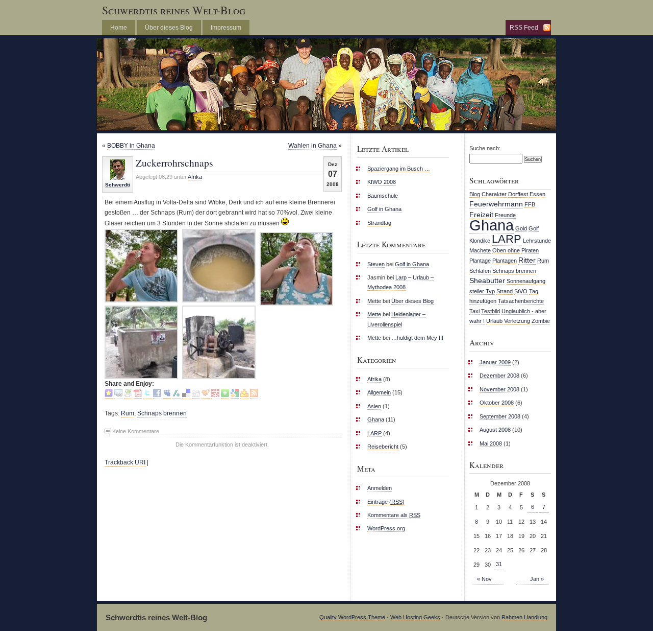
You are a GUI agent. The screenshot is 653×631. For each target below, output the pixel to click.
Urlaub (494, 321)
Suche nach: (484, 148)
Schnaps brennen (162, 413)
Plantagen (504, 261)
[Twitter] (147, 395)
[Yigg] (206, 395)
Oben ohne (506, 250)
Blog (474, 194)
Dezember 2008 (499, 375)
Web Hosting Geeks (415, 617)
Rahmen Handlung (524, 617)
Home (118, 27)
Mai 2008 (491, 443)
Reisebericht (382, 446)
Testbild (490, 311)
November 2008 (499, 389)
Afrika (195, 177)
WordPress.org (386, 528)
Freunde (505, 215)
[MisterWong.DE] (215, 395)
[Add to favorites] (109, 395)
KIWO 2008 (381, 182)
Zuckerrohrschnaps (174, 162)
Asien (374, 406)
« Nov (484, 579)
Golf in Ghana (384, 209)
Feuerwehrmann (496, 204)
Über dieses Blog (169, 27)
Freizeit (481, 215)
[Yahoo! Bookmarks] (244, 395)
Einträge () (386, 502)
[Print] (128, 395)
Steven (376, 264)
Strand (504, 291)
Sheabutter (487, 280)
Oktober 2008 (497, 403)
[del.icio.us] (186, 395)
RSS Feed (524, 27)
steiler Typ (482, 291)
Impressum (226, 27)
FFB (529, 204)
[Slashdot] (176, 395)
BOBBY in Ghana (131, 145)
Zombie (541, 321)
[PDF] (138, 395)
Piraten (530, 250)
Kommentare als (393, 515)
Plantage (480, 261)
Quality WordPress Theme (352, 617)
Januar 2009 (495, 362)
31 (499, 564)
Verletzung (517, 321)
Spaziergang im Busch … (398, 169)
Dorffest (518, 194)
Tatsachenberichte (521, 301)
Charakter (494, 194)
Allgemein (379, 392)
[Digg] (196, 395)
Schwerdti (117, 185)
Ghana (375, 419)
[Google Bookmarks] (235, 395)
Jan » (537, 579)
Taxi (474, 311)
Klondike (479, 241)
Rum (127, 413)
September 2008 (500, 416)
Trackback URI (125, 462)
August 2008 (495, 430)
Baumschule (382, 196)
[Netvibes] (225, 395)
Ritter (527, 260)
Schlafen (480, 271)
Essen (537, 194)
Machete (480, 250)
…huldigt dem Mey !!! (417, 338)
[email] (118, 395)
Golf (534, 228)
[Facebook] (157, 395)
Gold (521, 228)
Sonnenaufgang (526, 281)
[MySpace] (167, 395)
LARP (374, 433)
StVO (521, 291)
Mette (374, 301)
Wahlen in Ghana (312, 145)
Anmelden (379, 488)
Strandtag (379, 223)
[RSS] (254, 395)
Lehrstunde (537, 241)
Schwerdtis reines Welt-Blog (173, 10)
